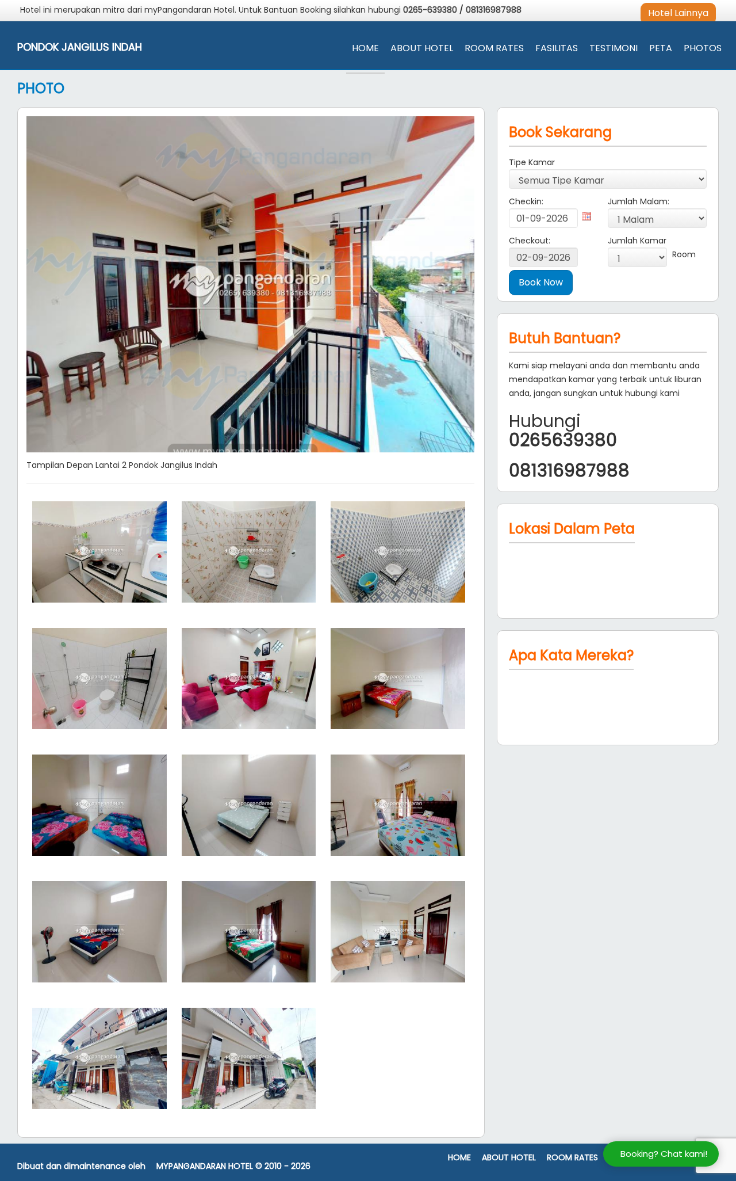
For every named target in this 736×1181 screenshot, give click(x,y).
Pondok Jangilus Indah (79, 47)
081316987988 (494, 10)
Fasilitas (556, 48)
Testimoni (613, 48)
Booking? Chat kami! (663, 1154)
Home (365, 48)
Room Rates (494, 48)
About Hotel (421, 48)
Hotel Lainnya (678, 13)
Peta (660, 48)
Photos (703, 48)
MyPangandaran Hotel (204, 1166)
